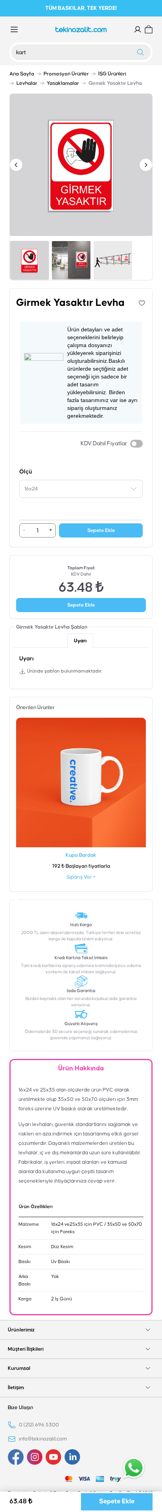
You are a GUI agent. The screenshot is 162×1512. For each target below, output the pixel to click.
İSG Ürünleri (112, 74)
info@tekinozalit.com (43, 1439)
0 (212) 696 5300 (39, 1425)
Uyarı (80, 641)
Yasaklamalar (63, 83)
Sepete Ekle (101, 530)
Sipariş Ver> (81, 877)
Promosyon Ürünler (66, 74)
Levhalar (27, 83)
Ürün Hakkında (81, 1068)
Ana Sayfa (21, 74)
